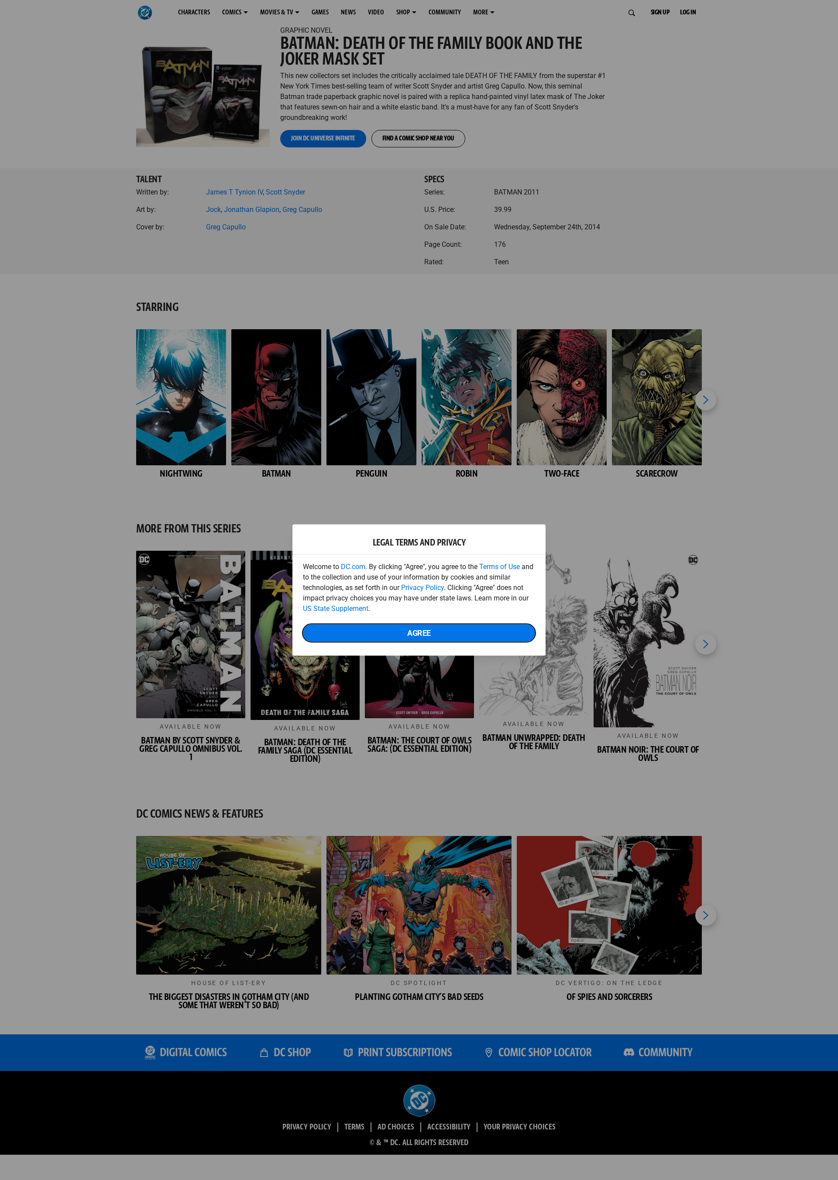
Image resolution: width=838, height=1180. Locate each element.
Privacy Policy (422, 587)
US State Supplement (335, 608)
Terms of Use (499, 567)
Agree (419, 633)
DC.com (353, 567)
